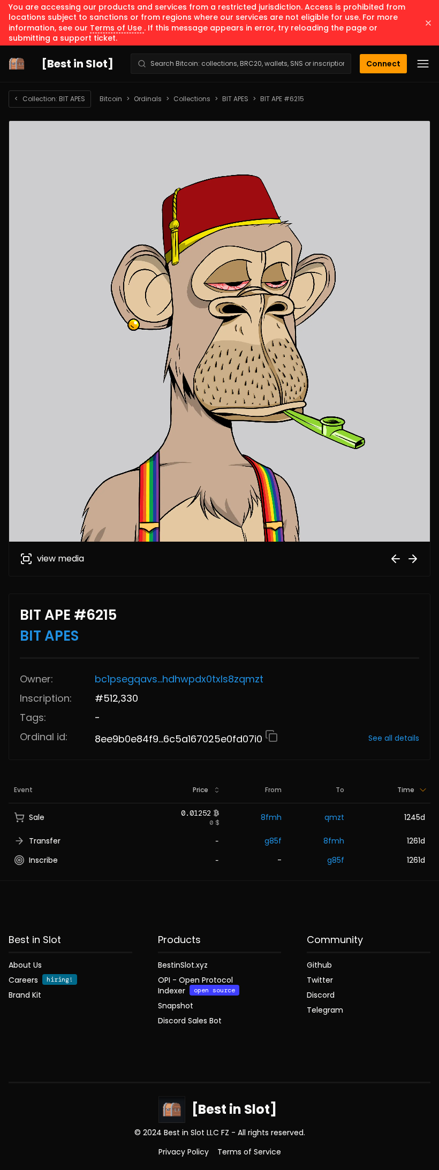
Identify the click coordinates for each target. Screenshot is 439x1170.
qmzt (334, 817)
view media (60, 558)
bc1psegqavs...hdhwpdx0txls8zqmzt (179, 679)
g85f (273, 840)
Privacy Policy (183, 1151)
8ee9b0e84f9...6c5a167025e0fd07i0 (180, 739)
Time (405, 789)
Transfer (44, 840)
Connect (383, 63)
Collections (191, 99)
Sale (36, 817)
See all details (393, 738)
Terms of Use (117, 27)
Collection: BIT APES (49, 98)
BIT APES (235, 99)
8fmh (271, 817)
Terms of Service (249, 1151)
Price (200, 789)
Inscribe (43, 860)
